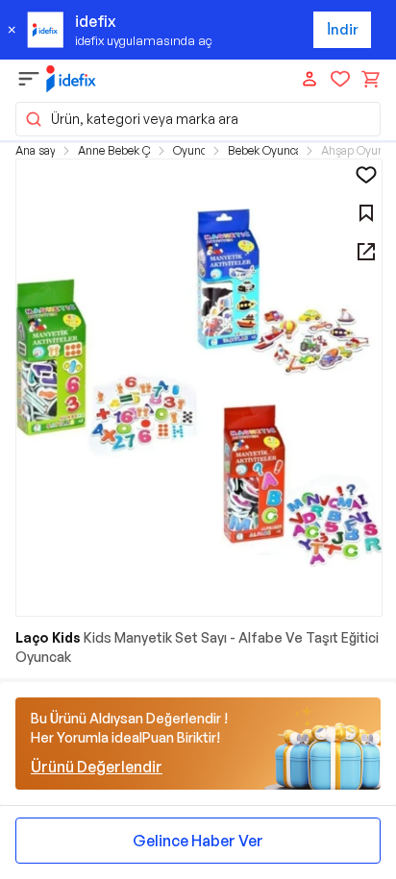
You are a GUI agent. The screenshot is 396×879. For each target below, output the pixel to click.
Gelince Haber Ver (198, 840)
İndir (343, 29)
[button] (198, 119)
